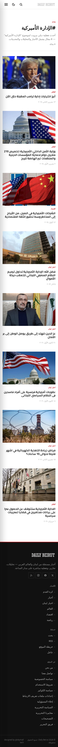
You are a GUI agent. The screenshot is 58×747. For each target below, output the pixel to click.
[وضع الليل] (13, 4)
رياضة (51, 620)
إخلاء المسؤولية (46, 701)
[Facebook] (45, 575)
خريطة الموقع (47, 646)
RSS (52, 640)
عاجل (51, 652)
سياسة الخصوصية (44, 679)
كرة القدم (49, 591)
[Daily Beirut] (46, 4)
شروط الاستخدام (45, 684)
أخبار (51, 597)
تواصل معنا (48, 673)
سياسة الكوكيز (46, 690)
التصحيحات (48, 718)
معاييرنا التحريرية (45, 712)
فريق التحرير (47, 724)
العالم (51, 608)
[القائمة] (6, 4)
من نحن (50, 667)
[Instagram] (38, 575)
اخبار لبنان (48, 603)
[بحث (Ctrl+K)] (20, 4)
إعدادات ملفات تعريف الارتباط (38, 695)
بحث (51, 635)
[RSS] (31, 575)
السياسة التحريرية (45, 707)
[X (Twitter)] (52, 575)
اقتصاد (50, 614)
